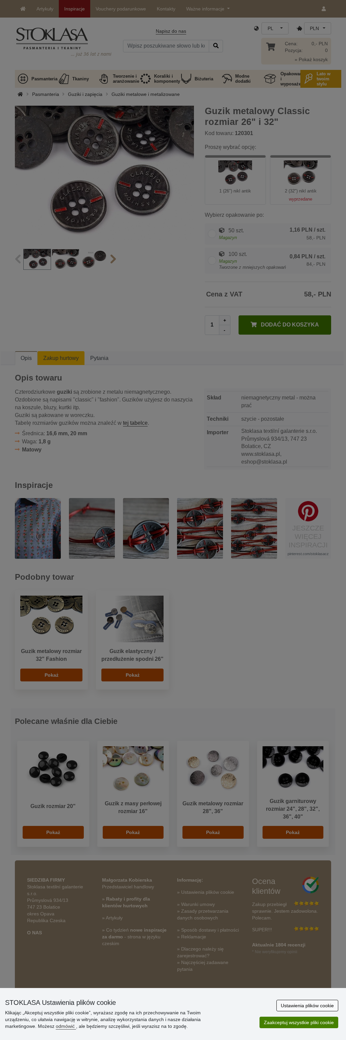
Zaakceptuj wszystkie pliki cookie (299, 1022)
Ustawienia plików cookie (307, 1005)
